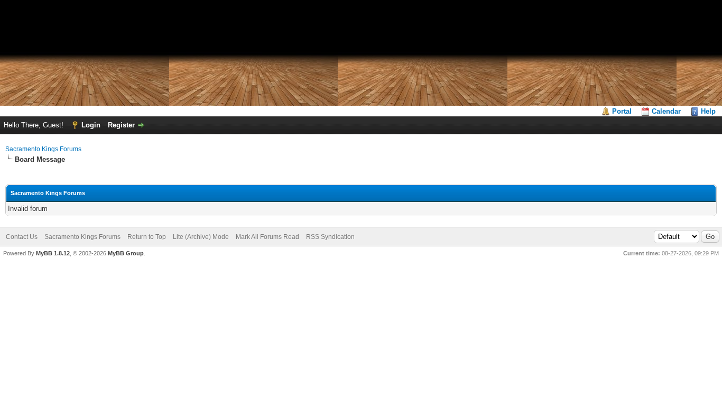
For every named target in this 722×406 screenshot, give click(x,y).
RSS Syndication (330, 237)
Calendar (666, 111)
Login (90, 125)
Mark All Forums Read (267, 237)
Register (121, 125)
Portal (622, 111)
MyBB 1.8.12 (53, 253)
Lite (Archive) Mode (201, 237)
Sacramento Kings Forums (43, 149)
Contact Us (22, 237)
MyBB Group (126, 253)
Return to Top (146, 237)
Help (708, 111)
